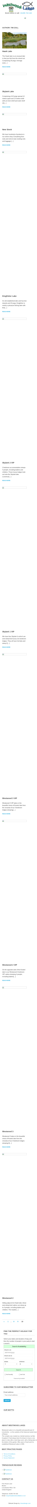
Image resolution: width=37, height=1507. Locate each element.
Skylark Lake (8, 91)
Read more (6, 67)
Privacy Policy (8, 1456)
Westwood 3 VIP (9, 798)
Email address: (9, 1392)
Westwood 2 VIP (9, 965)
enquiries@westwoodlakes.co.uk (16, 1495)
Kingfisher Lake (9, 296)
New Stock (7, 129)
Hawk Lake (7, 51)
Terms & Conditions (9, 1454)
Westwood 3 (7, 1131)
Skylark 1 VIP (8, 632)
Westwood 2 (7, 1298)
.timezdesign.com (25, 1503)
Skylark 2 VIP (8, 463)
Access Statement (9, 1458)
